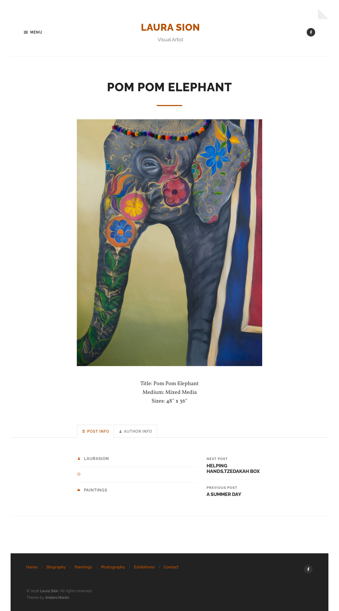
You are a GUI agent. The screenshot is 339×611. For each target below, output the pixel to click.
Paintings (95, 490)
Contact (171, 567)
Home (32, 567)
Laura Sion (170, 27)
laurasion (96, 458)
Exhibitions (144, 567)
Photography (113, 567)
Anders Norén (57, 597)
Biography (56, 567)
